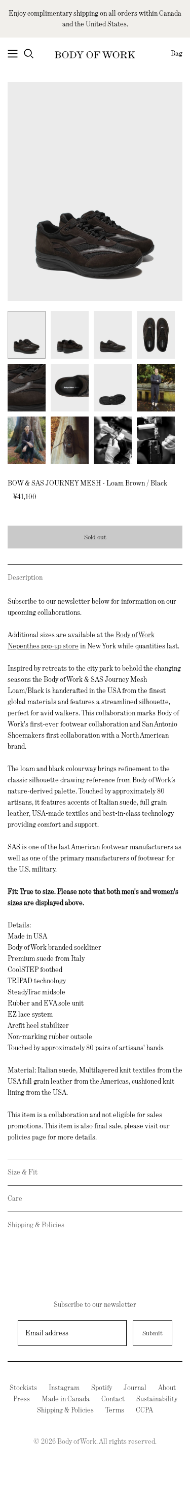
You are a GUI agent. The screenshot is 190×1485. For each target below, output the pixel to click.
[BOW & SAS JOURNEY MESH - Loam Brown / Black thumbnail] (27, 335)
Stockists (23, 1388)
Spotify (101, 1388)
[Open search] (29, 54)
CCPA (144, 1410)
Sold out (95, 537)
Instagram (64, 1388)
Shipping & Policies (36, 1225)
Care (15, 1198)
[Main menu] (13, 54)
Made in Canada (66, 1399)
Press (21, 1399)
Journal (135, 1388)
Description (25, 577)
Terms (114, 1410)
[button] (95, 577)
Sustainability (156, 1399)
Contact (113, 1399)
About (167, 1388)
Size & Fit (22, 1172)
